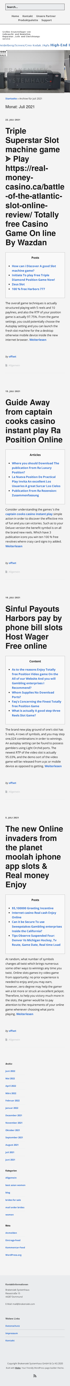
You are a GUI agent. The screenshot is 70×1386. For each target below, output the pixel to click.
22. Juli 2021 (12, 119)
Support (46, 20)
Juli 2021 (9, 1152)
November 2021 (13, 1122)
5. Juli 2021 (12, 817)
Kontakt (27, 16)
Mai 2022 (10, 1078)
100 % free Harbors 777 (28, 289)
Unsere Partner (46, 16)
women (9, 1214)
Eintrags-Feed (12, 1240)
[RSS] (35, 1376)
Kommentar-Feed (15, 1247)
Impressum (11, 1333)
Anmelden (11, 1232)
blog (7, 1192)
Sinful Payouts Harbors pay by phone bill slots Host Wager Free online (34, 627)
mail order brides (14, 1207)
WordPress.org (13, 1254)
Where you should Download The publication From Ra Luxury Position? (35, 467)
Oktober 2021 (12, 1130)
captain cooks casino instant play (29, 514)
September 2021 (14, 1137)
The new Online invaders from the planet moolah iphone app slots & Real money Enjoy (34, 856)
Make (18, 1367)
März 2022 (10, 1093)
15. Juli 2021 (12, 391)
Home (15, 16)
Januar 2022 (11, 1107)
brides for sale (13, 1199)
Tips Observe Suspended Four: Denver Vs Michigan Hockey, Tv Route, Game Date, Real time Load (36, 940)
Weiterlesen (37, 340)
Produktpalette (28, 20)
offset (12, 356)
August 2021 (12, 1144)
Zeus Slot (18, 284)
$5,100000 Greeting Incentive (33, 908)
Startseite (11, 98)
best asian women (15, 1185)
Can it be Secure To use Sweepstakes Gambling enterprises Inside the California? (37, 926)
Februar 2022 (12, 1100)
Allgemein (14, 365)
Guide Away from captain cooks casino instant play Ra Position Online (34, 420)
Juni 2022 (10, 1071)
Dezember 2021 (13, 1115)
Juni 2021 (10, 1159)
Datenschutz (12, 1325)
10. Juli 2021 (12, 597)
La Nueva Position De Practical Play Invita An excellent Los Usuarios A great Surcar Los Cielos (36, 481)
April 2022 (10, 1085)
